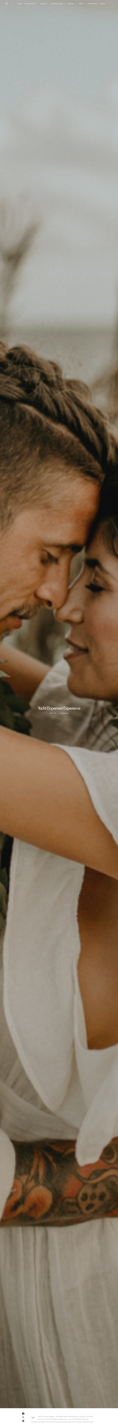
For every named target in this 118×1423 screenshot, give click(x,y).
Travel (81, 4)
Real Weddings (92, 4)
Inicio (20, 4)
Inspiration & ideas (57, 4)
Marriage (43, 4)
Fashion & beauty (30, 4)
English (102, 4)
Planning (71, 4)
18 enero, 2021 (53, 713)
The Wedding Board (63, 713)
